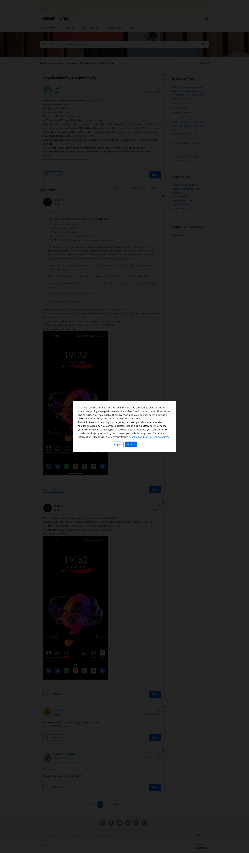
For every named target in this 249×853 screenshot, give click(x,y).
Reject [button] (117, 444)
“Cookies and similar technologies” (148, 437)
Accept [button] (131, 444)
